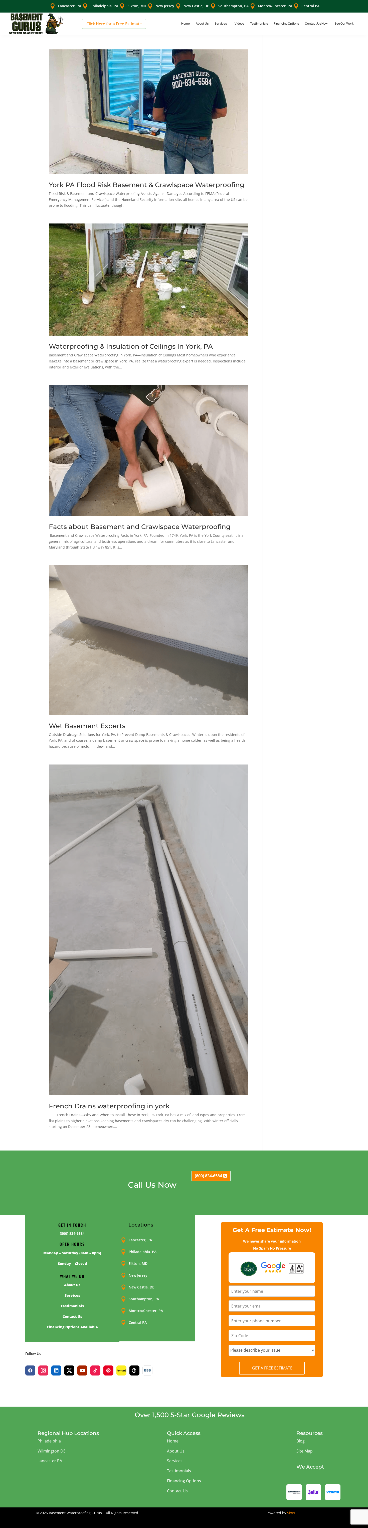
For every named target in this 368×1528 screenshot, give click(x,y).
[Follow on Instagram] (43, 1370)
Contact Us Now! (316, 23)
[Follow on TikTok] (95, 1370)
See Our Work (343, 23)
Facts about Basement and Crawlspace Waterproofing (140, 527)
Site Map (304, 1451)
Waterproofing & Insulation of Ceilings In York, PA (131, 346)
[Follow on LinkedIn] (56, 1370)
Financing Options (286, 23)
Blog (300, 1441)
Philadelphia (49, 1441)
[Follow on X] (69, 1370)
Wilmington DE (52, 1451)
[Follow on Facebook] (30, 1370)
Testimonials (259, 23)
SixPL (291, 1512)
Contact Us (177, 1491)
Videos (239, 23)
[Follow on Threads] (134, 1370)
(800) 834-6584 (208, 1176)
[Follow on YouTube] (82, 1370)
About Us (202, 23)
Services (221, 23)
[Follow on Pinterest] (108, 1370)
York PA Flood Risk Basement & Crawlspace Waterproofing (146, 185)
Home (185, 23)
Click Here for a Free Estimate (114, 24)
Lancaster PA (50, 1461)
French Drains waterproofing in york (109, 1106)
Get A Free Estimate (272, 1368)
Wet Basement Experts (88, 726)
